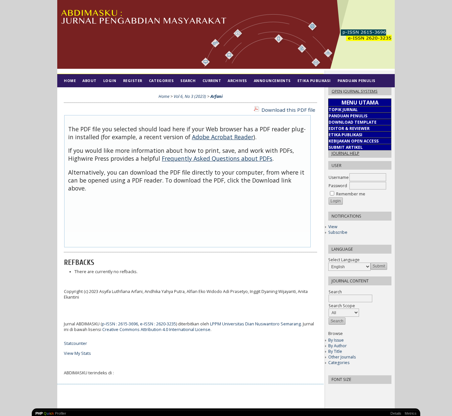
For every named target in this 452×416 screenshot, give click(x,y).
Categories (338, 362)
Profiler (50, 413)
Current (212, 80)
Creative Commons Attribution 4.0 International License (156, 329)
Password (338, 185)
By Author (337, 346)
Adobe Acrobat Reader (222, 137)
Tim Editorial (79, 93)
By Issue (336, 340)
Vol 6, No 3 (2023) (190, 96)
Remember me (350, 194)
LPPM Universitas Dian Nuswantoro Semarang (255, 324)
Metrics (411, 413)
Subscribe (337, 232)
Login (109, 80)
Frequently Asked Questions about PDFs (217, 158)
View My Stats (77, 353)
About (89, 80)
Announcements (272, 80)
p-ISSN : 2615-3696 (120, 324)
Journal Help (345, 153)
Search (188, 80)
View (332, 226)
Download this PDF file (288, 109)
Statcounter (75, 343)
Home (70, 80)
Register (132, 80)
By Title (335, 351)
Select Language (344, 260)
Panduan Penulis (357, 80)
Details (395, 413)
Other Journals (342, 357)
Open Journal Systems (355, 91)
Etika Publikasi (314, 80)
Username (339, 177)
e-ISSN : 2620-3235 (158, 324)
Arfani (216, 96)
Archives (237, 80)
